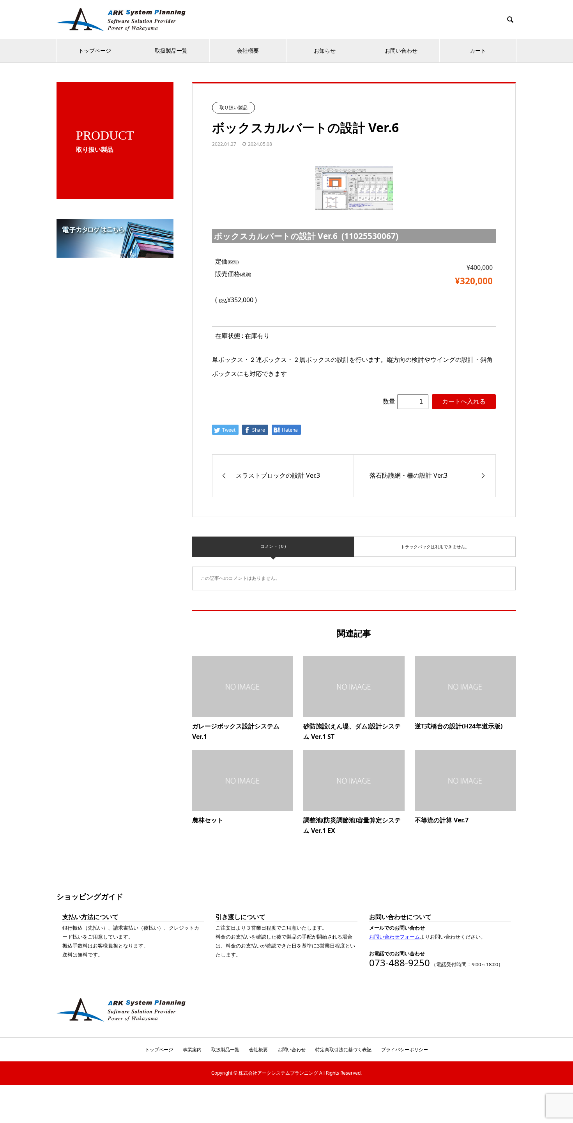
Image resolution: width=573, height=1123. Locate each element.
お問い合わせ (401, 50)
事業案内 (192, 1049)
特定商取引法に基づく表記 (343, 1049)
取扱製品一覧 (171, 50)
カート (478, 50)
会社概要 (248, 50)
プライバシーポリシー (404, 1049)
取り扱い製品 (233, 107)
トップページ (94, 50)
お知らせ (325, 50)
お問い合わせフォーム (394, 936)
